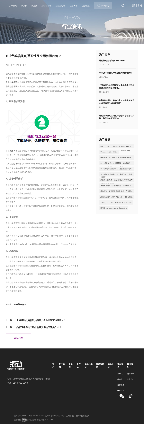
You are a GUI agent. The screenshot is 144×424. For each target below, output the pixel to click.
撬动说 (119, 379)
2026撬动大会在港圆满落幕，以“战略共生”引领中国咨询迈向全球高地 (115, 165)
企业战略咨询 (11, 82)
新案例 (24, 5)
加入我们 (130, 379)
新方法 (34, 5)
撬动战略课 (60, 5)
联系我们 (105, 5)
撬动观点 (86, 5)
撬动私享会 (46, 5)
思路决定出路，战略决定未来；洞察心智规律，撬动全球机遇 (116, 199)
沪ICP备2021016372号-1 (56, 416)
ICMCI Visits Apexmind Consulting (113, 208)
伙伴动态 (120, 390)
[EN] (134, 6)
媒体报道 (22, 40)
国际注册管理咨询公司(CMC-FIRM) (39, 420)
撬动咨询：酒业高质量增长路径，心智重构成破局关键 (116, 193)
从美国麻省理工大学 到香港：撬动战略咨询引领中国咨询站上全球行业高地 (115, 187)
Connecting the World (108, 152)
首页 (10, 40)
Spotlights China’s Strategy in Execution (115, 202)
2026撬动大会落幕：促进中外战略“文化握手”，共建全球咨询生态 (116, 176)
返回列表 (18, 338)
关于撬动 (13, 5)
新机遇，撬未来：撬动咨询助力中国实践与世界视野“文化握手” (116, 182)
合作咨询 (130, 374)
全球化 (119, 374)
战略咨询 (13, 151)
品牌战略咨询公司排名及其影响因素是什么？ (38, 327)
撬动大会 (73, 5)
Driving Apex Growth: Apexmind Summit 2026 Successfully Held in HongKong (115, 148)
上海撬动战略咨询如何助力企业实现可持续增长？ (41, 320)
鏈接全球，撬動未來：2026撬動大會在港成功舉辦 (115, 159)
